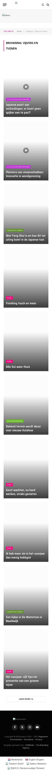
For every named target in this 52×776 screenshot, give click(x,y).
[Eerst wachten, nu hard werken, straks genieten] (26, 468)
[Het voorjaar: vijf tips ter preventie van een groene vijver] (26, 659)
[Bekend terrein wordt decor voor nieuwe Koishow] (26, 405)
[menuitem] (15, 760)
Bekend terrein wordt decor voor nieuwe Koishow (23, 428)
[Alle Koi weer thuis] (26, 341)
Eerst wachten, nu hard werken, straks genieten (21, 492)
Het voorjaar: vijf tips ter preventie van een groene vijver (22, 680)
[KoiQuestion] (26, 4)
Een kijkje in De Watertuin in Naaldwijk (24, 619)
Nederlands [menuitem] (17, 759)
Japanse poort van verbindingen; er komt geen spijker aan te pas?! (23, 108)
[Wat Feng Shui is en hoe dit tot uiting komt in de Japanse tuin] (26, 214)
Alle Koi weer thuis (18, 366)
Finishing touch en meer (21, 303)
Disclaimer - (29, 739)
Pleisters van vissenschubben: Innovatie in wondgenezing (25, 174)
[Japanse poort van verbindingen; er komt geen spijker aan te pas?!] (26, 87)
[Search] (47, 4)
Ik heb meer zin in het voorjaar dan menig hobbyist (25, 555)
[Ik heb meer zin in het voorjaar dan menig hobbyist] (26, 532)
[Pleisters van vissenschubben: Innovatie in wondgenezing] (26, 150)
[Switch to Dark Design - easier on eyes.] (43, 4)
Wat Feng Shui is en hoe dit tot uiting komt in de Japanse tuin (25, 237)
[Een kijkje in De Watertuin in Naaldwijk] (26, 595)
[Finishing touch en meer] (26, 277)
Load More (25, 699)
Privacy (39, 739)
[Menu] (5, 4)
